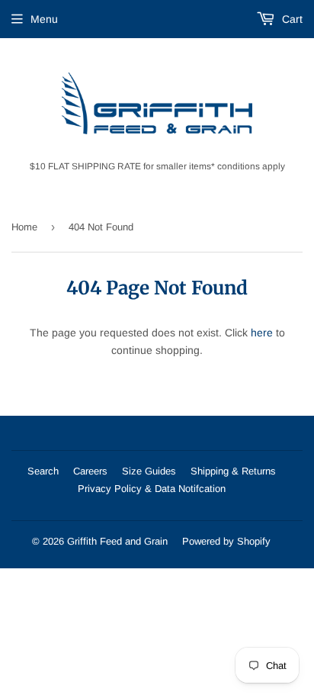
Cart (291, 19)
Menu (44, 19)
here (262, 332)
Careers (90, 471)
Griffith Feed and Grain (117, 541)
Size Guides (149, 471)
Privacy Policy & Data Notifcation (152, 488)
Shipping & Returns (233, 471)
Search (43, 471)
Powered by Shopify (226, 541)
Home (24, 227)
